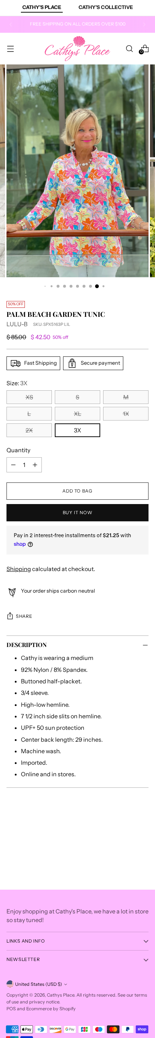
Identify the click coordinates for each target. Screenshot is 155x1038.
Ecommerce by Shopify (51, 1008)
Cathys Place (60, 995)
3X (77, 430)
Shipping (18, 568)
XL (77, 413)
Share (24, 616)
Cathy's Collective (106, 7)
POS (11, 1008)
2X (29, 430)
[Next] (144, 24)
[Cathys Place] (77, 49)
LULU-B (16, 324)
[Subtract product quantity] (13, 465)
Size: (16, 383)
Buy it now (77, 512)
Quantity (18, 450)
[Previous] (11, 24)
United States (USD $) (38, 984)
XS (29, 397)
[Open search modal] (129, 48)
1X (126, 413)
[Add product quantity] (34, 465)
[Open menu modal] (10, 48)
